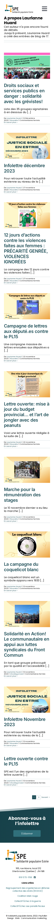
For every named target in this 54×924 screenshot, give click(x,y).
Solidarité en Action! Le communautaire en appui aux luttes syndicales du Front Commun (26, 644)
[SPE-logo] (19, 4)
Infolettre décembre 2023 (24, 168)
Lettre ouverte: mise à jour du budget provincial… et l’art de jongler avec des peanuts (26, 414)
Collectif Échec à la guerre (27, 901)
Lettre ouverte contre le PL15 (26, 761)
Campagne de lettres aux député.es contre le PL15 (26, 331)
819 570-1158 (25, 877)
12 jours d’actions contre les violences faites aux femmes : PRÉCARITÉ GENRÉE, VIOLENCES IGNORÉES (26, 248)
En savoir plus (10, 122)
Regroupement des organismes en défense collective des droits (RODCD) (27, 889)
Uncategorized (16, 674)
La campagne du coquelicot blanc (21, 566)
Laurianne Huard (14, 118)
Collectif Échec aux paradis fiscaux (27, 906)
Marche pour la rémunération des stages (22, 495)
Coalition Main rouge (27, 895)
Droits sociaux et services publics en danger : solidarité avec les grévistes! (24, 93)
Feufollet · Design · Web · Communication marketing (27, 917)
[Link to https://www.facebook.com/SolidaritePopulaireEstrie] (35, 877)
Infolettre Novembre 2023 (24, 721)
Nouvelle (14, 120)
